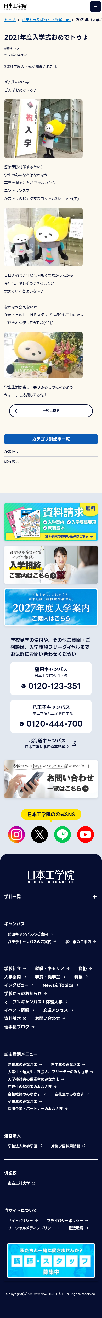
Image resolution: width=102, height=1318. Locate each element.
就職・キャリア (50, 969)
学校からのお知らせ (23, 994)
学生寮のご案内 (78, 942)
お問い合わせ (48, 1019)
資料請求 (13, 1019)
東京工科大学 (19, 1183)
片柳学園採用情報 (66, 1146)
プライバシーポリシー (65, 1221)
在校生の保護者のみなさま (30, 1086)
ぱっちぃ (11, 461)
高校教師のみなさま (25, 1094)
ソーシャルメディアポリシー (32, 1228)
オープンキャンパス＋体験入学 (34, 1002)
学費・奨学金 (48, 977)
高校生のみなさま (23, 1064)
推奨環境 (76, 1228)
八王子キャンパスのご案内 (30, 942)
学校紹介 (13, 969)
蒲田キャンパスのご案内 (28, 934)
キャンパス (14, 924)
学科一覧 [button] (12, 897)
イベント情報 (17, 1010)
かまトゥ (11, 451)
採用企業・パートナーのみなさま (36, 1109)
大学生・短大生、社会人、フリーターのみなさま (49, 1072)
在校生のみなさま (70, 1094)
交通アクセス (56, 1010)
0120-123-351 (54, 686)
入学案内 (13, 977)
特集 (79, 977)
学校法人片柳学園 (23, 1146)
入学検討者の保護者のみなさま (34, 1079)
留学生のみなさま (66, 1064)
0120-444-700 (54, 724)
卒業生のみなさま (23, 1101)
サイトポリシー (21, 1221)
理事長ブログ (17, 1027)
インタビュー (17, 985)
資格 (83, 969)
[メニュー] (95, 6)
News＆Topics (59, 985)
